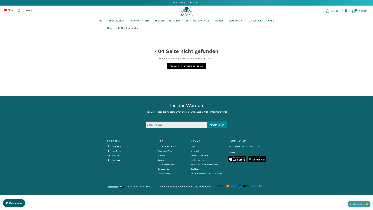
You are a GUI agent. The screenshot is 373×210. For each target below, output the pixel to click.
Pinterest (115, 160)
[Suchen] (19, 9)
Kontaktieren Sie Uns (167, 146)
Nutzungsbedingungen (180, 186)
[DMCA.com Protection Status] (116, 186)
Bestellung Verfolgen (200, 155)
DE (9, 10)
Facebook (116, 151)
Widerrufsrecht (164, 173)
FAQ (193, 146)
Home (110, 28)
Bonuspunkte (163, 169)
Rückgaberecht (197, 160)
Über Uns (162, 155)
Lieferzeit (195, 151)
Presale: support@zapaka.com (246, 146)
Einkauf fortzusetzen (184, 66)
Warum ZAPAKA (165, 151)
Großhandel (196, 169)
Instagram (116, 146)
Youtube (115, 155)
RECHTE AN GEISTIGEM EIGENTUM (206, 173)
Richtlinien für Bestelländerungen (205, 164)
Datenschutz (206, 186)
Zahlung (161, 160)
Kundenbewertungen (166, 164)
